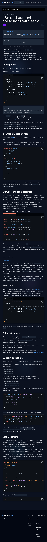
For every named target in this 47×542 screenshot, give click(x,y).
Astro (37, 518)
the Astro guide (25, 34)
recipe (35, 34)
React (37, 532)
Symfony (38, 536)
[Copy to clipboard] (42, 78)
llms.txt (29, 525)
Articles (27, 2)
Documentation (7, 260)
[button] (42, 25)
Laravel (37, 534)
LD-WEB (7, 3)
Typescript (38, 527)
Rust (37, 521)
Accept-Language (20, 120)
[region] (23, 311)
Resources (33, 2)
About (39, 2)
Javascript (38, 523)
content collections (38, 352)
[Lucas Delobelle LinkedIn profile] (4, 519)
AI (36, 525)
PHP (37, 529)
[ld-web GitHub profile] (2, 519)
